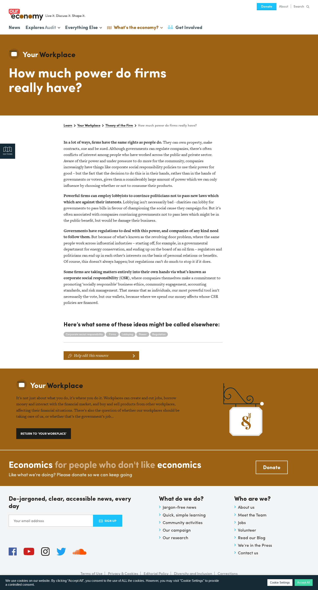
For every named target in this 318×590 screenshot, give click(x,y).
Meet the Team (252, 515)
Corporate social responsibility (84, 334)
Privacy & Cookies (123, 573)
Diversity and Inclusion (193, 573)
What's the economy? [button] (136, 27)
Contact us (248, 553)
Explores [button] (41, 27)
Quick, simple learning (184, 515)
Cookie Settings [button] (280, 582)
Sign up (110, 520)
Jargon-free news (179, 507)
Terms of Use (91, 573)
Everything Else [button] (81, 27)
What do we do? (181, 499)
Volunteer (247, 530)
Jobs (242, 522)
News (14, 27)
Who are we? (252, 499)
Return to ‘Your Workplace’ (44, 433)
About (283, 6)
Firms (112, 334)
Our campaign (177, 530)
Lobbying (127, 334)
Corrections (228, 573)
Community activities (182, 522)
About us (246, 507)
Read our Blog (251, 537)
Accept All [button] (303, 582)
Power (143, 334)
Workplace (49, 54)
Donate (266, 6)
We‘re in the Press (255, 545)
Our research (175, 537)
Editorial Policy (156, 573)
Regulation (159, 334)
